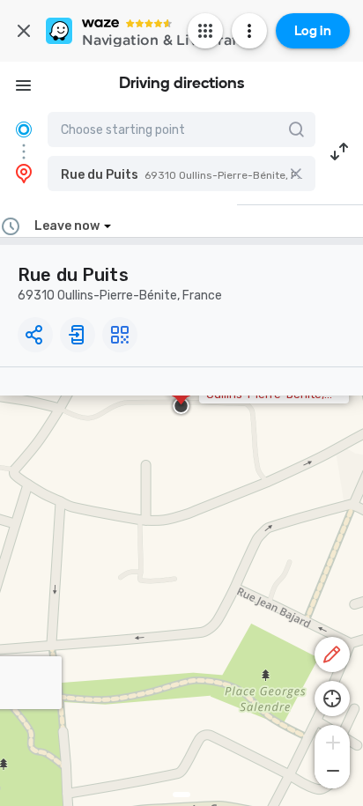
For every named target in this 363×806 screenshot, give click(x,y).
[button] (181, 173)
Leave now (67, 225)
